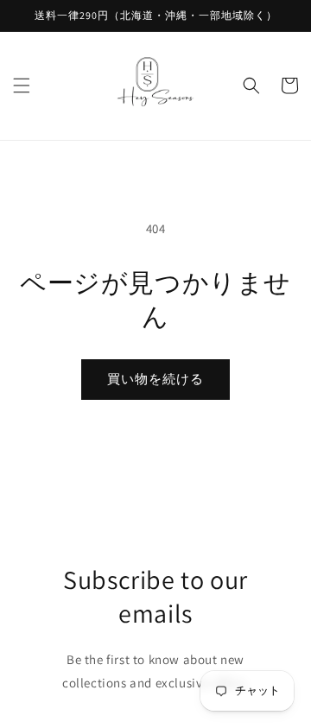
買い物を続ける (155, 378)
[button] (22, 85)
